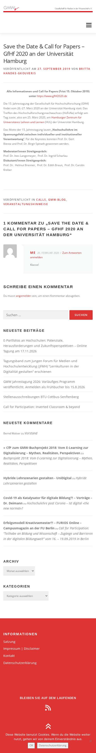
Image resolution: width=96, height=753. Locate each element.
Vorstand (31, 433)
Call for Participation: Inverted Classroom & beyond (41, 407)
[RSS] (48, 707)
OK (31, 745)
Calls (41, 200)
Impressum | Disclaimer (21, 648)
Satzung (9, 642)
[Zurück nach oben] (48, 727)
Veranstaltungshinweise (25, 204)
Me (32, 252)
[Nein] (90, 741)
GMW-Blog (57, 200)
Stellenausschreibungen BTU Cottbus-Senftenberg (41, 397)
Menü (88, 25)
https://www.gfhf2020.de (52, 96)
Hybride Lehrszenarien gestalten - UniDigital (37, 478)
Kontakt (9, 656)
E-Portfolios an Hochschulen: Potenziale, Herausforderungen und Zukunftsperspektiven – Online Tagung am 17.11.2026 (45, 345)
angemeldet (23, 296)
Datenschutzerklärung (20, 663)
